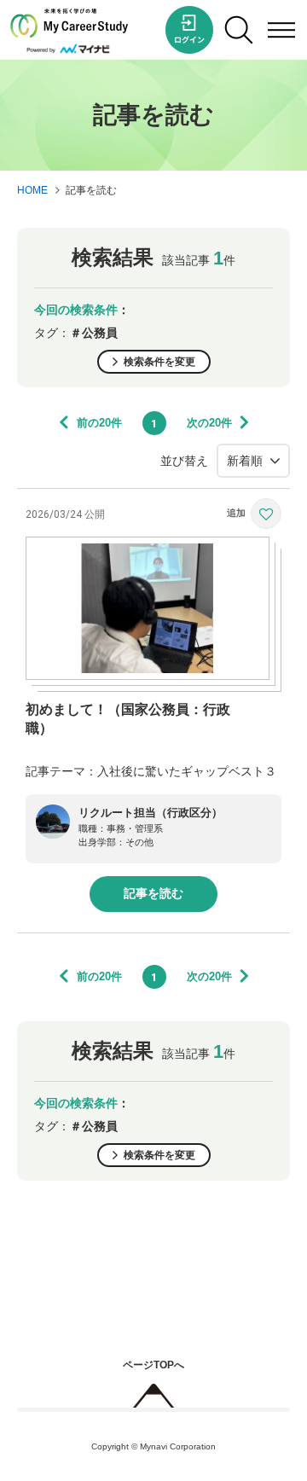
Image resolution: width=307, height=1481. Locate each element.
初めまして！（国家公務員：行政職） (128, 719)
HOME (32, 190)
